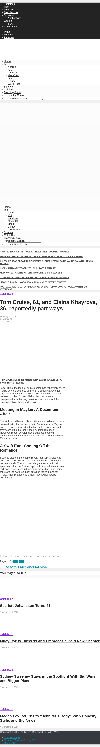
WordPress (14, 83)
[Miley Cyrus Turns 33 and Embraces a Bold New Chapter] (18, 631)
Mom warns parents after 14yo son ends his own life (31, 273)
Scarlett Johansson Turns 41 (25, 605)
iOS (10, 69)
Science (8, 86)
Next (21, 561)
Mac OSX (13, 75)
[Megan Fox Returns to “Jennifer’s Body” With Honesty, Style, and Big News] (18, 706)
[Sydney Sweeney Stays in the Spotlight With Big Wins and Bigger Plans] (18, 667)
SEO (10, 23)
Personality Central (14, 95)
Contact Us (10, 743)
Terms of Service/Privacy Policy (21, 740)
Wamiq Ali (7, 319)
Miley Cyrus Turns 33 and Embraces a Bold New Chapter (50, 641)
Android (12, 67)
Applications (14, 18)
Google (8, 20)
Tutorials (8, 9)
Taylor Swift (10, 26)
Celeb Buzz (10, 89)
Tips (6, 6)
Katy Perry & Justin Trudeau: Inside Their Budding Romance (34, 252)
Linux (11, 78)
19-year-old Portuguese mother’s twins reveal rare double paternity (41, 256)
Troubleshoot (11, 12)
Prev (15, 561)
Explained (9, 4)
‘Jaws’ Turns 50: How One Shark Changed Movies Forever (33, 282)
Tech (6, 64)
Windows (13, 72)
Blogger (12, 81)
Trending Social (12, 92)
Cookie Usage (12, 737)
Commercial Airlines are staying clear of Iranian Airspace (34, 277)
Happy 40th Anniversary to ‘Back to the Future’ (28, 268)
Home (7, 61)
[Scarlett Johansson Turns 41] (18, 596)
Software (9, 15)
